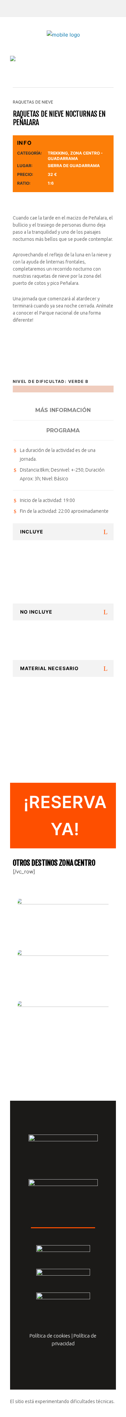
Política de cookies (50, 1336)
